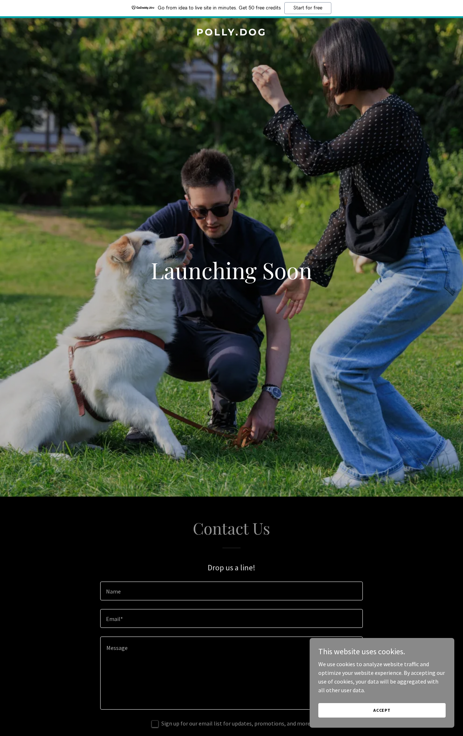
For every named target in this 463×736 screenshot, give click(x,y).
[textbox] (231, 591)
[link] (231, 33)
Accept (382, 710)
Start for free (307, 7)
